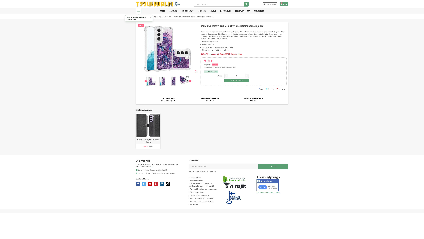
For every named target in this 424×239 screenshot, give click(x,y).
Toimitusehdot (195, 178)
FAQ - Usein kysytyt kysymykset (202, 198)
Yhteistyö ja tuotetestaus (199, 195)
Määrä (220, 76)
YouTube (150, 184)
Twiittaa (271, 89)
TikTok (168, 184)
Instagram (162, 184)
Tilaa (274, 166)
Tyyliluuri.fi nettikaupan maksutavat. (203, 189)
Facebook (138, 184)
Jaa (261, 89)
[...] (152, 167)
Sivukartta (194, 205)
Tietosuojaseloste (197, 192)
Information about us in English (201, 201)
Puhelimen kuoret (196, 181)
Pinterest (282, 89)
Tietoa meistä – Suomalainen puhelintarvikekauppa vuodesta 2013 (202, 185)
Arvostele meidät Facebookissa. (268, 193)
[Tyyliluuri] (158, 4)
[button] (139, 18)
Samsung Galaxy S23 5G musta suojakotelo (148, 141)
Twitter (144, 184)
